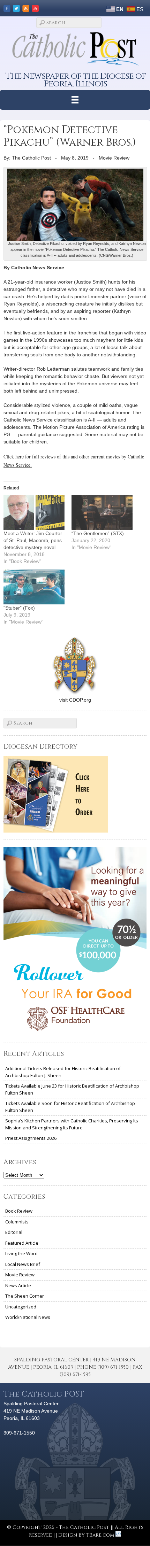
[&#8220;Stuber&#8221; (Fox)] (34, 587)
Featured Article (21, 1243)
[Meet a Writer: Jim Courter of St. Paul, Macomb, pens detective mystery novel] (34, 512)
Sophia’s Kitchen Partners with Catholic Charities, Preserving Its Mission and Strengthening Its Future (71, 1124)
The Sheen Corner (24, 1296)
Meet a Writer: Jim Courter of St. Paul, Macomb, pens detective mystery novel (32, 540)
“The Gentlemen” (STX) (98, 533)
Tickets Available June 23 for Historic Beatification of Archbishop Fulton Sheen (72, 1089)
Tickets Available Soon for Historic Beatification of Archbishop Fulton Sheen (70, 1106)
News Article (18, 1285)
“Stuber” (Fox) (19, 608)
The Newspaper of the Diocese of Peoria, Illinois (76, 80)
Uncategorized (20, 1307)
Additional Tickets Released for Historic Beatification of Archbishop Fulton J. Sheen (63, 1072)
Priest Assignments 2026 (31, 1138)
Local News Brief (22, 1264)
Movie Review (114, 158)
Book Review (18, 1211)
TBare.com (100, 1535)
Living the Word (21, 1253)
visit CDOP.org (75, 700)
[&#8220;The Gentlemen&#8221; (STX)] (102, 512)
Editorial (13, 1232)
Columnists (17, 1222)
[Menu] (75, 100)
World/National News (27, 1317)
